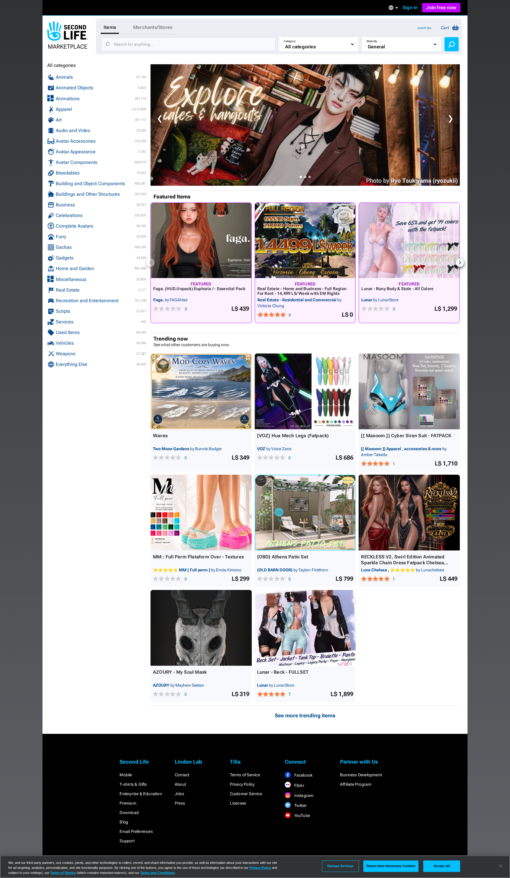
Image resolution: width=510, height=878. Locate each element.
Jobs (179, 793)
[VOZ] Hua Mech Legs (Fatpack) (293, 435)
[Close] (500, 866)
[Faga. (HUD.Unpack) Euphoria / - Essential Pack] (201, 240)
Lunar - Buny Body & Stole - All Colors (397, 288)
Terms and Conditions (157, 872)
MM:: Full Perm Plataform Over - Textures (198, 557)
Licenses (238, 803)
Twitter (300, 805)
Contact (182, 774)
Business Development (361, 774)
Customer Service (246, 793)
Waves (160, 435)
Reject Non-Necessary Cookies (391, 866)
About (180, 784)
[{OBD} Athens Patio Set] (305, 512)
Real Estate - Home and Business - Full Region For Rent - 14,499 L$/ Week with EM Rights (301, 291)
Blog (124, 822)
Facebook (303, 775)
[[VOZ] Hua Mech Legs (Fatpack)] (305, 391)
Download (129, 812)
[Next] (460, 263)
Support (127, 840)
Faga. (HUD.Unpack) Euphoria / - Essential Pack (199, 288)
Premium (128, 803)
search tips (424, 27)
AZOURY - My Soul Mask (180, 672)
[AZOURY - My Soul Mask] (201, 628)
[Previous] (150, 263)
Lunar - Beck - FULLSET (282, 672)
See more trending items (305, 715)
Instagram (303, 795)
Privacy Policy (242, 784)
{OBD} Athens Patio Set (282, 557)
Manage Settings (340, 866)
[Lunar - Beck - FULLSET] (305, 628)
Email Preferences (136, 831)
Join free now (441, 7)
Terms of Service (245, 774)
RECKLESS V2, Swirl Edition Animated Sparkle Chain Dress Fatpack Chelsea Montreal (402, 562)
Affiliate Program (355, 784)
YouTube (301, 815)
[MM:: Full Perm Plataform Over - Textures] (201, 512)
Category (290, 41)
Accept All (442, 866)
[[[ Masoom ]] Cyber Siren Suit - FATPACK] (409, 391)
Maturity (372, 41)
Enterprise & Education (141, 793)
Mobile (126, 774)
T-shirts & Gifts (133, 784)
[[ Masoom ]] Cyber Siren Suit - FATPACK (406, 435)
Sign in (410, 7)
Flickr (298, 785)
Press (180, 803)
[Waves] (201, 391)
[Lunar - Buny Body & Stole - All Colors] (409, 240)
